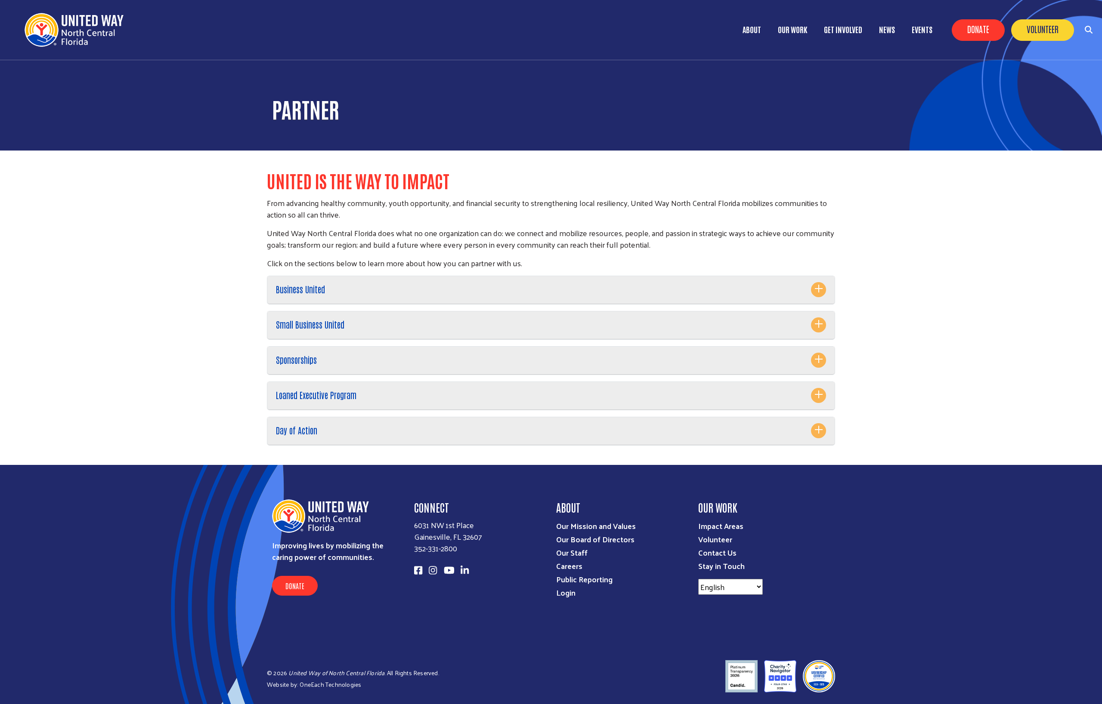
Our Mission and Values (596, 525)
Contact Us (717, 552)
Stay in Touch (721, 565)
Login (566, 592)
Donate (978, 28)
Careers (569, 565)
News (887, 29)
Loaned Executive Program (316, 394)
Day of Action (296, 430)
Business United (300, 289)
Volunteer (1043, 28)
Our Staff (572, 552)
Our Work (792, 29)
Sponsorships (296, 359)
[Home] (77, 30)
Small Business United (310, 324)
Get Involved (843, 29)
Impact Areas (720, 525)
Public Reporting (584, 579)
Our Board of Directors (595, 539)
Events (922, 29)
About (752, 29)
